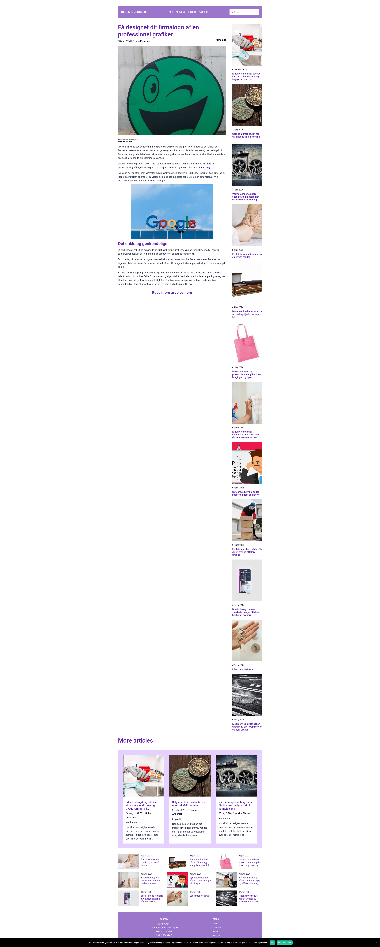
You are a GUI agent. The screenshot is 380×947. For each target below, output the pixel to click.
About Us (180, 11)
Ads (171, 11)
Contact (203, 11)
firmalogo (221, 40)
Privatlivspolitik (284, 942)
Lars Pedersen (142, 41)
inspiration (131, 822)
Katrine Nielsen (243, 813)
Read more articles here (172, 292)
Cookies (192, 11)
